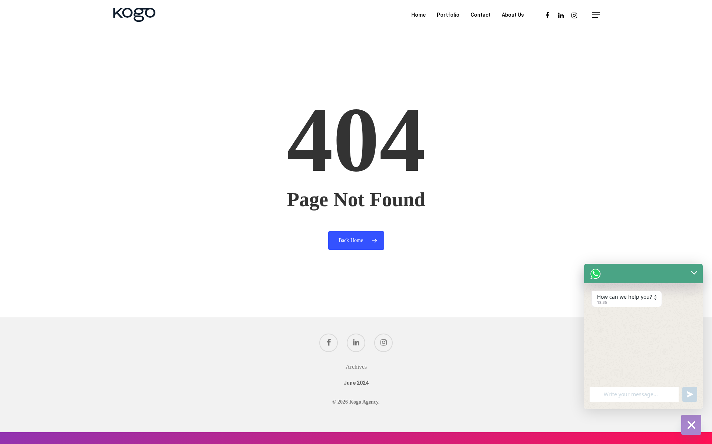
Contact (481, 14)
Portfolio (448, 14)
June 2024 (356, 383)
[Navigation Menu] (596, 15)
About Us (513, 14)
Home (418, 14)
